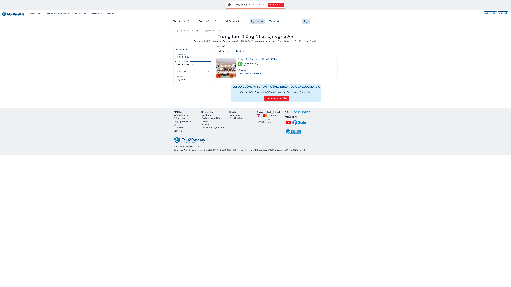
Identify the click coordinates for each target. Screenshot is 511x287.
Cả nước (187, 31)
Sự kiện (206, 124)
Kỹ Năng (49, 14)
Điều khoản (180, 118)
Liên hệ (178, 131)
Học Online (63, 14)
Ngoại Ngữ (35, 14)
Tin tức (205, 121)
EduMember (80, 14)
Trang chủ (178, 31)
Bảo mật (178, 127)
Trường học (96, 14)
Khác (108, 14)
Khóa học (224, 51)
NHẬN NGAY (276, 5)
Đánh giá (206, 115)
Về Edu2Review (182, 115)
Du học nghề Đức (211, 118)
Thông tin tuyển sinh (213, 127)
